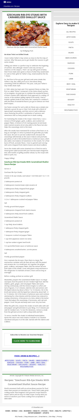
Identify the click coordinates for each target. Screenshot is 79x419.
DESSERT (32, 364)
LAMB (32, 362)
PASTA (25, 360)
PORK (26, 362)
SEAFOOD (10, 362)
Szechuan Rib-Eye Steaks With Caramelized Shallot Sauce (27, 16)
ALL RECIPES (71, 32)
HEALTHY (41, 364)
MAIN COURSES (41, 360)
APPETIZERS (9, 360)
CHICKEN (19, 362)
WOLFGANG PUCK (26, 366)
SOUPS (18, 360)
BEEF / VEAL (40, 362)
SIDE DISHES (23, 364)
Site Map (52, 416)
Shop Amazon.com (30, 416)
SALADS (31, 360)
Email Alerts (43, 416)
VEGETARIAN (12, 364)
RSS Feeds (19, 416)
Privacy (59, 416)
